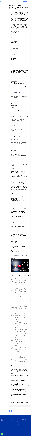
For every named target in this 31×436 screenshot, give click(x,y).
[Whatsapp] (11, 411)
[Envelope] (9, 411)
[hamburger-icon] (21, 1)
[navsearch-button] (28, 1)
